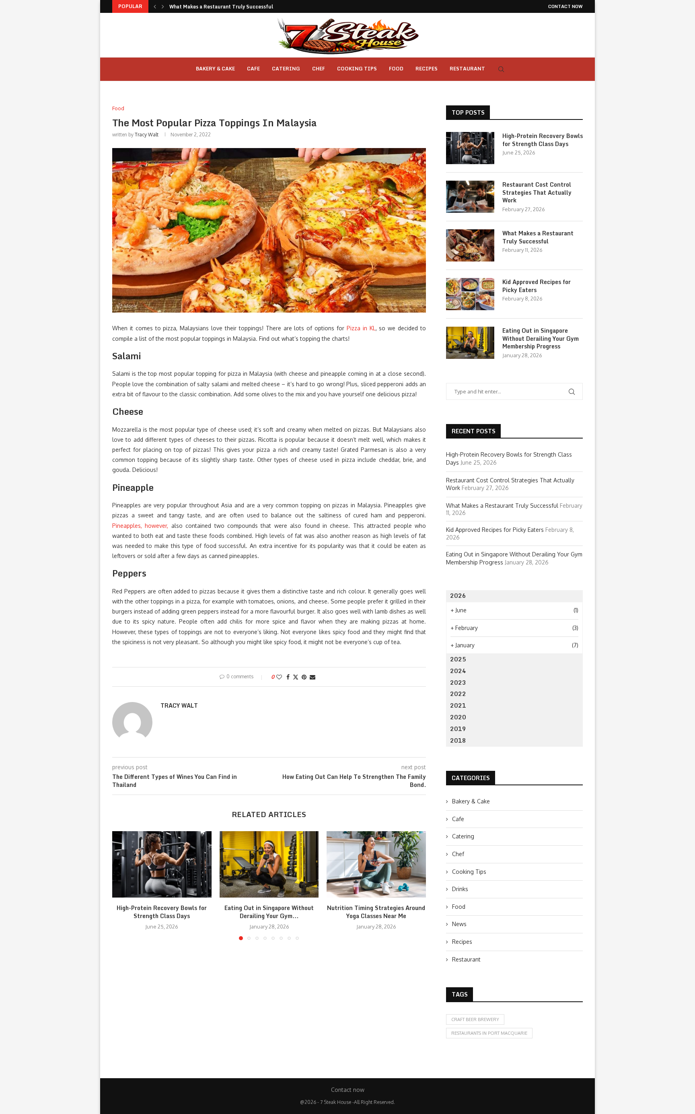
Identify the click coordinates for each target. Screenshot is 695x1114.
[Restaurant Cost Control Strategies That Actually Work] (470, 197)
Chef (318, 68)
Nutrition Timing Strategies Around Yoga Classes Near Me (376, 912)
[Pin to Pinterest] (304, 676)
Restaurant (467, 68)
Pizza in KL (361, 328)
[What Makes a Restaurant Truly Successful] (470, 245)
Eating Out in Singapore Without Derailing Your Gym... (269, 912)
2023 (458, 682)
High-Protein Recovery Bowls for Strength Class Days (162, 912)
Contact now (565, 6)
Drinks (460, 888)
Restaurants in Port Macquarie (489, 1033)
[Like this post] (279, 676)
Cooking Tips (357, 68)
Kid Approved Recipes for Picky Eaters (536, 286)
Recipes (426, 68)
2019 (458, 728)
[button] (155, 6)
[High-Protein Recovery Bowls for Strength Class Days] (162, 864)
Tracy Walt (146, 135)
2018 (458, 740)
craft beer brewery (475, 1019)
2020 (458, 717)
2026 (458, 595)
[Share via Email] (312, 676)
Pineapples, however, (140, 525)
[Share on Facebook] (288, 676)
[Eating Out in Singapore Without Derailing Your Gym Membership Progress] (269, 864)
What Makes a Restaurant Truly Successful (221, 6)
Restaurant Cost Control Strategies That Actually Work (537, 192)
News (459, 923)
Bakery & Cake (215, 68)
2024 (458, 670)
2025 (458, 659)
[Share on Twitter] (295, 676)
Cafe (253, 68)
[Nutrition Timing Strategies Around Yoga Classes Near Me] (376, 864)
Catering (286, 68)
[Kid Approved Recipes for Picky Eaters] (470, 294)
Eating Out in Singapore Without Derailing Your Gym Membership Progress (540, 338)
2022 (458, 693)
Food (396, 68)
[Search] (501, 69)
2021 (458, 705)
